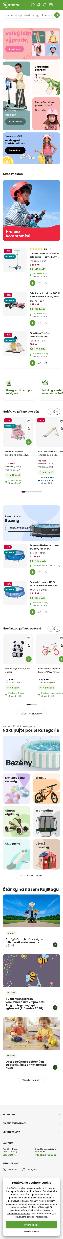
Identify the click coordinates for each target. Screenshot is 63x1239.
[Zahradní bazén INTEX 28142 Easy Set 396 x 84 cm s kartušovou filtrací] (15, 593)
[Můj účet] (39, 5)
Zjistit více (14, 49)
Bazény (19, 762)
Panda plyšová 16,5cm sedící (17, 670)
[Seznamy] (33, 5)
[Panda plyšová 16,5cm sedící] (17, 649)
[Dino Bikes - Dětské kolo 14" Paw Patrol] (50, 649)
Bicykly (40, 778)
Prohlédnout (15, 121)
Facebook (13, 1169)
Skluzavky (12, 843)
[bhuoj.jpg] (15, 613)
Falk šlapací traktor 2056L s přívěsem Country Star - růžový (45, 295)
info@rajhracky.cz (45, 1154)
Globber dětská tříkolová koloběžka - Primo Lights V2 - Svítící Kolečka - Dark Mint (45, 255)
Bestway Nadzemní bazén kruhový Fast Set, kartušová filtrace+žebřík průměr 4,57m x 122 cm (45, 547)
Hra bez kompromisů (18, 234)
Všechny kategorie (31, 875)
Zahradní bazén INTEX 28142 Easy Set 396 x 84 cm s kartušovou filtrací (44, 584)
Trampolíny (44, 810)
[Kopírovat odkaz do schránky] (46, 283)
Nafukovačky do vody (15, 779)
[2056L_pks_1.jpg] (15, 324)
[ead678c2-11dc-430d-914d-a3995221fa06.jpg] (15, 576)
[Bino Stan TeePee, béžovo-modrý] (15, 343)
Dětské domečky (42, 845)
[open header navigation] (59, 5)
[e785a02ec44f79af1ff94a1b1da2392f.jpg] (15, 364)
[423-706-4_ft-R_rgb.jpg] (15, 280)
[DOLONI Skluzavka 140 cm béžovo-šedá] (50, 432)
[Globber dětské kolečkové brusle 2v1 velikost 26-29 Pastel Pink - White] (17, 432)
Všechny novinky (32, 713)
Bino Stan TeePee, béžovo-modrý (40, 335)
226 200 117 (10, 1154)
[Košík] (51, 5)
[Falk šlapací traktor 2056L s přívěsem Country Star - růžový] (15, 304)
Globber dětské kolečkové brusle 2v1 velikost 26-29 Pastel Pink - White (17, 453)
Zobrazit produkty (20, 528)
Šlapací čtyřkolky (12, 812)
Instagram (32, 1169)
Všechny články (31, 1079)
